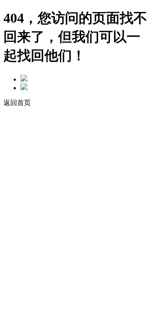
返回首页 (17, 102)
